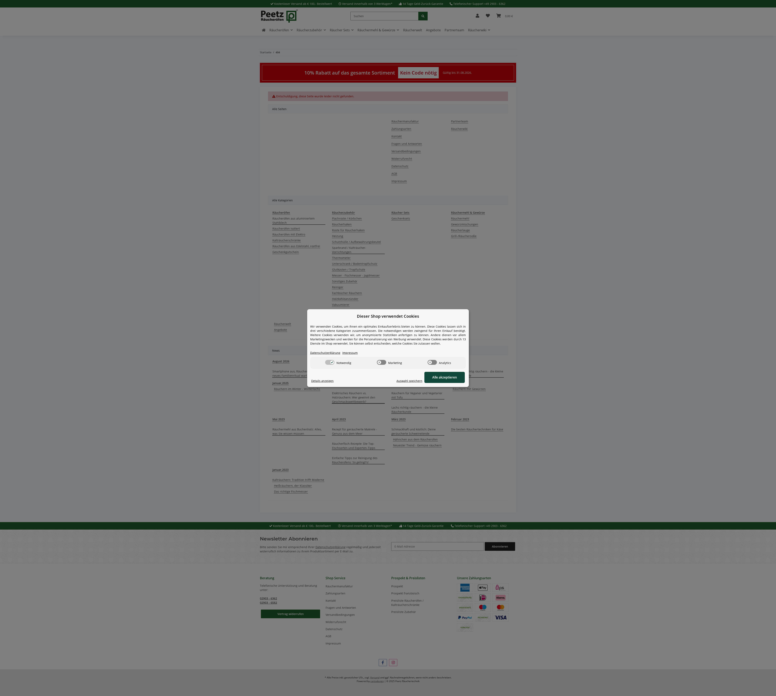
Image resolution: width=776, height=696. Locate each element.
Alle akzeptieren (444, 377)
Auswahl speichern (409, 381)
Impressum (350, 353)
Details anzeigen (322, 381)
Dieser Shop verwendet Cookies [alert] (388, 316)
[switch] (329, 362)
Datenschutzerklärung (325, 353)
